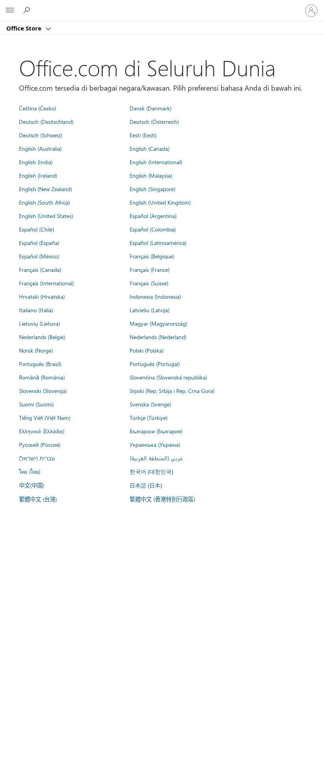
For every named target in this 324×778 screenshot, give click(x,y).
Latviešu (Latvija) (150, 310)
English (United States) (46, 216)
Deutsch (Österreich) (154, 121)
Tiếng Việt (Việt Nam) (44, 417)
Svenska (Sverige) (150, 404)
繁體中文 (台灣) (38, 499)
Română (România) (42, 377)
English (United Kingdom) (160, 202)
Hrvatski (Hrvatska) (42, 296)
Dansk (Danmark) (150, 108)
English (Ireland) (38, 175)
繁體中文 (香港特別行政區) (162, 499)
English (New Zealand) (45, 189)
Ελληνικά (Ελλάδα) (41, 431)
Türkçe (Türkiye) (149, 417)
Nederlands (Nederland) (158, 337)
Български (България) (156, 431)
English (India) (36, 162)
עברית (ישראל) (37, 458)
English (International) (156, 162)
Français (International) (46, 283)
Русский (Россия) (39, 444)
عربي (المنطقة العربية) (156, 458)
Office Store (24, 28)
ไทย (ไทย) (29, 471)
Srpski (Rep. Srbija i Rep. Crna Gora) (172, 391)
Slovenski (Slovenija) (43, 391)
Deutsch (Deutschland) (46, 121)
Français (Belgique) (152, 256)
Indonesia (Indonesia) (155, 296)
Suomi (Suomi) (36, 404)
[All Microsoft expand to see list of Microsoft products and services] (9, 10)
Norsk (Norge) (36, 350)
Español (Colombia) (153, 229)
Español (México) (39, 256)
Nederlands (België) (42, 337)
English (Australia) (40, 148)
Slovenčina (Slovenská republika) (168, 377)
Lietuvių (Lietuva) (39, 323)
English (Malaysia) (151, 175)
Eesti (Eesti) (143, 135)
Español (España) (39, 243)
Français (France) (150, 269)
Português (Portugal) (155, 364)
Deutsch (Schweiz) (40, 135)
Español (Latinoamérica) (158, 243)
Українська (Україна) (155, 444)
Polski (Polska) (147, 350)
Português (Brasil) (40, 364)
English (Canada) (150, 148)
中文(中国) (31, 485)
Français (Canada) (40, 269)
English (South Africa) (44, 202)
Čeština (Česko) (37, 108)
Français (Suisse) (149, 283)
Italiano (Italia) (36, 310)
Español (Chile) (36, 229)
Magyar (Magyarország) (158, 323)
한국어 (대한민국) (151, 471)
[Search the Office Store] (27, 10)
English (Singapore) (152, 189)
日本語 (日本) (146, 485)
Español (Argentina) (153, 216)
